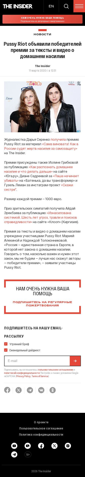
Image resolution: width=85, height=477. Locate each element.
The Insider (42, 66)
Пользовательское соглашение (41, 428)
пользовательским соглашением (55, 369)
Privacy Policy (23, 376)
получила (58, 139)
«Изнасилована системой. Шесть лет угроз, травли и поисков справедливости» (40, 217)
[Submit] (75, 361)
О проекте (41, 422)
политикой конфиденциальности (22, 372)
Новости (42, 34)
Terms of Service (40, 376)
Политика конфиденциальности (41, 434)
